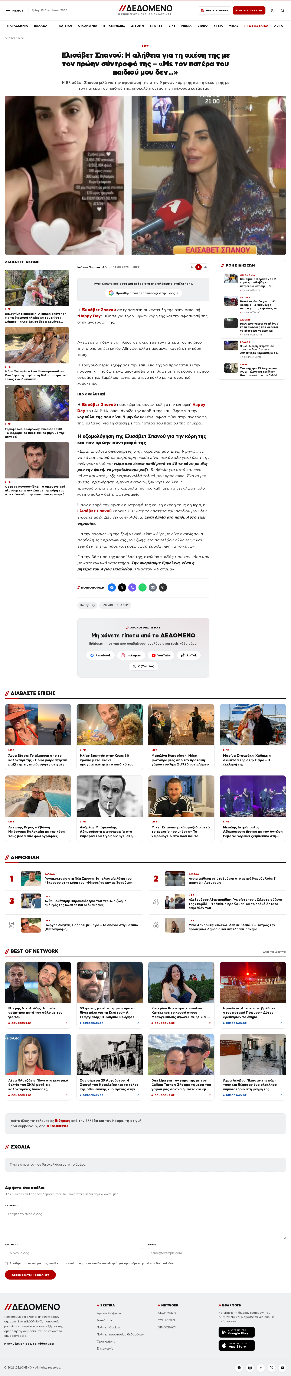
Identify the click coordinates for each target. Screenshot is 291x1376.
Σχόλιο (11, 1205)
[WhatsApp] (142, 587)
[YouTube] (282, 1368)
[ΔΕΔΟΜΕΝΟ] (32, 1307)
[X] (271, 1368)
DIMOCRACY (167, 1327)
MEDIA (186, 25)
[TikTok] (260, 1368)
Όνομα (11, 1244)
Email (153, 1244)
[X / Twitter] (122, 587)
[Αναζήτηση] (282, 10)
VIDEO (202, 25)
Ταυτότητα (104, 1320)
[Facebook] (112, 587)
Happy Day (87, 605)
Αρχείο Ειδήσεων (109, 1313)
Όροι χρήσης (106, 1341)
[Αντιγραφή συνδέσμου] (163, 587)
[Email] (153, 587)
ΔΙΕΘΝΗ (137, 25)
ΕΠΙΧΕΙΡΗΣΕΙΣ (114, 25)
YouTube (164, 655)
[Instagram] (250, 1368)
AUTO (279, 25)
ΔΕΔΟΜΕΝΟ (57, 1126)
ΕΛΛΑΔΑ (41, 25)
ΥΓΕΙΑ (218, 25)
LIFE (172, 25)
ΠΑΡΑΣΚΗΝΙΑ (17, 25)
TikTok (191, 655)
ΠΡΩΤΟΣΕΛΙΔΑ (256, 25)
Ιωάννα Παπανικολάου (93, 267)
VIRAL (233, 25)
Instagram (134, 655)
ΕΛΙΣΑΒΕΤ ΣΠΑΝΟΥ (115, 605)
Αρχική (10, 37)
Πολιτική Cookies (109, 1327)
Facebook (103, 655)
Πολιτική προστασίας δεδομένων (120, 1334)
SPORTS (156, 25)
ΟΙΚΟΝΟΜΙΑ (87, 25)
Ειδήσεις (62, 1120)
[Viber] (132, 587)
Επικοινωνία (105, 1348)
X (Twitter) (146, 666)
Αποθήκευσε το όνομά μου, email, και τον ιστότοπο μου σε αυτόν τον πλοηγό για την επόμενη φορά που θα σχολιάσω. (92, 1263)
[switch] (272, 10)
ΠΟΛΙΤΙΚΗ (64, 25)
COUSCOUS (166, 1320)
